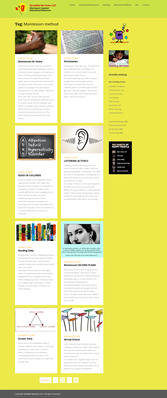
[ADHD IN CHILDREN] (36, 146)
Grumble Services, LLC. (34, 394)
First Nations (114, 98)
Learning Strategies (116, 121)
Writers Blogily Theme (82, 394)
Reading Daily (26, 250)
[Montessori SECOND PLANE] (82, 239)
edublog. (106, 5)
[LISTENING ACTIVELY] (82, 139)
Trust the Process (116, 94)
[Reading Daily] (36, 232)
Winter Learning (115, 109)
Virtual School (72, 339)
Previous (45, 380)
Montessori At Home (30, 61)
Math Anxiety (114, 101)
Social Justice (114, 129)
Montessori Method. (123, 5)
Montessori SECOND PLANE (80, 265)
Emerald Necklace (116, 113)
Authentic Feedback (116, 86)
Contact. (146, 5)
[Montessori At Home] (36, 42)
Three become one (116, 90)
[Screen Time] (36, 319)
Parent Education (115, 125)
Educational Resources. (89, 5)
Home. (72, 5)
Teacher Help (114, 133)
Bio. (137, 5)
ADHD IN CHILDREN (29, 175)
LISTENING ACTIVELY (76, 160)
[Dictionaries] (82, 42)
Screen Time (25, 338)
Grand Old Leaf (115, 105)
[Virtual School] (82, 319)
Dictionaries (71, 61)
